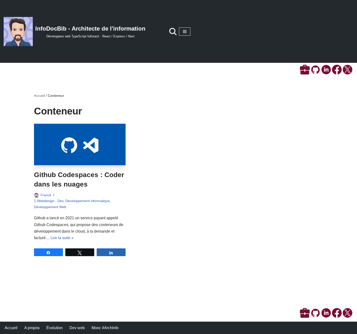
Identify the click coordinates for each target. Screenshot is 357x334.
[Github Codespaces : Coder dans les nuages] (80, 144)
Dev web (77, 328)
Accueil (39, 96)
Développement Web (50, 207)
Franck (46, 195)
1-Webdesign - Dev (48, 201)
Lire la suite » (62, 238)
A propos (32, 328)
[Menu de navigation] (184, 31)
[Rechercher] (173, 31)
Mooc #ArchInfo (105, 328)
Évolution (54, 328)
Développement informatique (87, 201)
